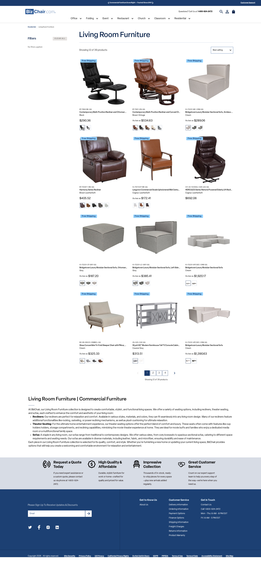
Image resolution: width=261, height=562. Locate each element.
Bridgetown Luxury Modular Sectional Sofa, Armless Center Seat (209, 112)
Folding (90, 18)
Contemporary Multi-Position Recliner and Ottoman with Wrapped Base (103, 112)
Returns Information (178, 531)
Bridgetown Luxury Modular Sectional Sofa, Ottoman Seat (103, 268)
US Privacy (99, 556)
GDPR (155, 556)
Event (106, 18)
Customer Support (248, 3)
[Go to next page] (174, 373)
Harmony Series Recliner (90, 190)
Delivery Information (178, 505)
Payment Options (177, 513)
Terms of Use (177, 556)
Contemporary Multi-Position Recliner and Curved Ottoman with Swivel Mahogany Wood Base (156, 112)
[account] (227, 11)
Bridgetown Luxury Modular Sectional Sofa (204, 268)
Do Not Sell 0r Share (140, 556)
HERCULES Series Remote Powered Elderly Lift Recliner (209, 190)
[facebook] (39, 528)
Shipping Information (178, 522)
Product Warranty (177, 535)
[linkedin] (57, 528)
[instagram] (48, 528)
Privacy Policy (85, 556)
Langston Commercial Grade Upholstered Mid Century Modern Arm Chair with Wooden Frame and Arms (156, 190)
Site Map (229, 556)
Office (74, 18)
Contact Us (206, 505)
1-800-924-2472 (205, 12)
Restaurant (123, 18)
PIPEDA (165, 556)
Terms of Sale (192, 556)
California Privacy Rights (118, 556)
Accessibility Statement (211, 556)
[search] (221, 11)
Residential (180, 18)
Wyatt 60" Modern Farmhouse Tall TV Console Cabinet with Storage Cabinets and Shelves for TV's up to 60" (156, 345)
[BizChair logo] (40, 11)
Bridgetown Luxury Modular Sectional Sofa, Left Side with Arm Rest (156, 268)
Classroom (160, 18)
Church (142, 18)
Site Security (69, 556)
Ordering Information (178, 509)
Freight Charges (176, 527)
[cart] (233, 13)
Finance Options (176, 518)
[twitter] (30, 528)
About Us (144, 505)
